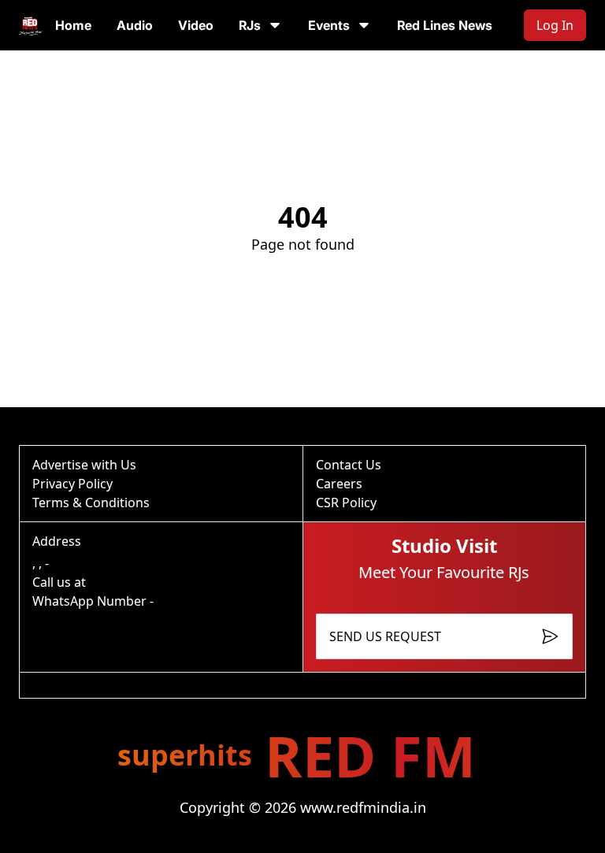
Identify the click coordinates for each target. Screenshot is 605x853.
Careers (339, 483)
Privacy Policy (72, 483)
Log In (554, 25)
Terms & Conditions (91, 502)
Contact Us (348, 464)
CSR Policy (346, 502)
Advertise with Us (84, 464)
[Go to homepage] (31, 25)
